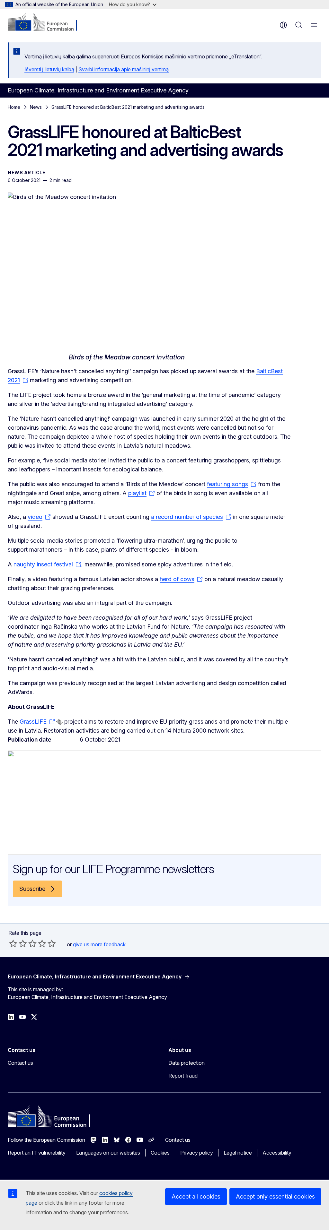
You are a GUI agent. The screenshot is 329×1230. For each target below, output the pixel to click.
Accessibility (276, 1152)
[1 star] (13, 943)
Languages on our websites (108, 1152)
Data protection (186, 1063)
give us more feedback (99, 944)
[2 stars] (18, 943)
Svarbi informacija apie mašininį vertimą (123, 69)
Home (14, 107)
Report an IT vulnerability (37, 1152)
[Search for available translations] (59, 722)
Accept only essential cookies (275, 1196)
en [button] (283, 25)
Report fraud (183, 1075)
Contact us (20, 1063)
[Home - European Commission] (47, 22)
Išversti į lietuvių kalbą (49, 69)
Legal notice (238, 1152)
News (36, 107)
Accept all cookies (196, 1196)
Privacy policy (196, 1152)
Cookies (160, 1152)
